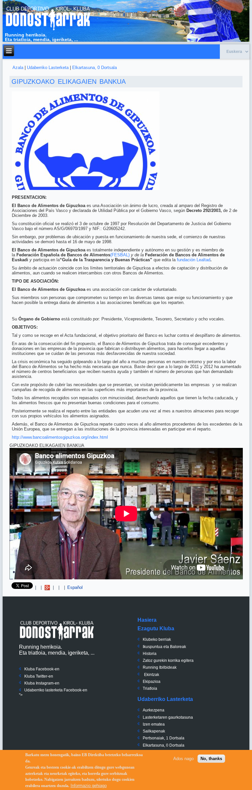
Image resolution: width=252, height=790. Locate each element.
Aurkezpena (153, 710)
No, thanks (211, 758)
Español (75, 587)
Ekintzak (151, 674)
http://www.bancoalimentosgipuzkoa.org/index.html (60, 437)
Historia (150, 653)
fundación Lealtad (193, 259)
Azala (17, 67)
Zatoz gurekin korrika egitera (168, 660)
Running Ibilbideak (160, 667)
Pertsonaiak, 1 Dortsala (163, 738)
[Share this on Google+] (47, 587)
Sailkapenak (154, 731)
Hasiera (147, 620)
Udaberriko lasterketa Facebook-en (55, 690)
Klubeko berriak (157, 639)
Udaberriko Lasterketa (48, 67)
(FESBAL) (120, 254)
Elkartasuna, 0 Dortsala (94, 67)
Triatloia (150, 688)
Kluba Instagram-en (41, 683)
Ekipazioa (151, 681)
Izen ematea (154, 724)
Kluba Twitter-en (38, 676)
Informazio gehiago (89, 785)
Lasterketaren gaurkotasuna (168, 717)
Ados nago (183, 758)
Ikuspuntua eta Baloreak (164, 646)
